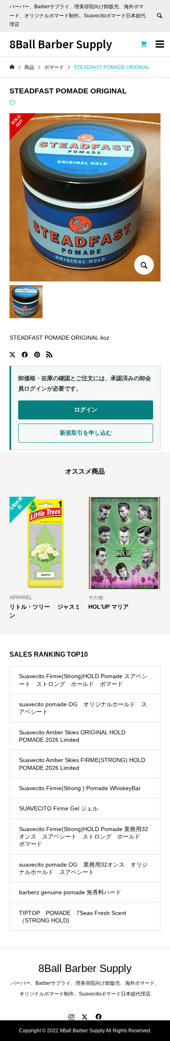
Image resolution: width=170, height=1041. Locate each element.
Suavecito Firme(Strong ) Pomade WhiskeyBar (80, 788)
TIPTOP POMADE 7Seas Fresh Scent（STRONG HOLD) (72, 917)
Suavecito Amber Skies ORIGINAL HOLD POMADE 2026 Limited (72, 736)
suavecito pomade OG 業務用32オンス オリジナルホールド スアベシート (83, 868)
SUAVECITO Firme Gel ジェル (58, 808)
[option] (45, 558)
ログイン (85, 409)
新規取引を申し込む (86, 432)
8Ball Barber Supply (60, 43)
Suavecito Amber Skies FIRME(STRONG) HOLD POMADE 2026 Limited (82, 764)
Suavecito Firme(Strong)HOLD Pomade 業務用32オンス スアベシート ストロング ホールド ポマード (83, 837)
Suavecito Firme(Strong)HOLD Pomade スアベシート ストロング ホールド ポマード (83, 680)
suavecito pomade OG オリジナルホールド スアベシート (83, 708)
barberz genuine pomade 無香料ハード (70, 892)
